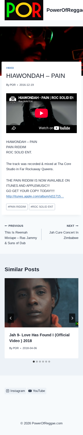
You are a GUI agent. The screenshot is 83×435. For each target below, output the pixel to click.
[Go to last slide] (11, 318)
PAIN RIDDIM (17, 206)
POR (13, 84)
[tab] (34, 362)
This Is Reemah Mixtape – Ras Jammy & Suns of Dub (21, 234)
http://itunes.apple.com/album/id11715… (35, 196)
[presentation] (41, 302)
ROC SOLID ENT (42, 206)
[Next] (72, 318)
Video (10, 68)
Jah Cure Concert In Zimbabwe (63, 232)
